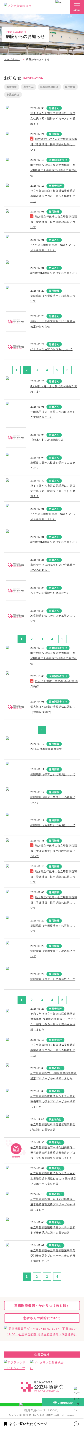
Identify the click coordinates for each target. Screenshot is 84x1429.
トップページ (12, 59)
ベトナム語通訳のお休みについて (51, 349)
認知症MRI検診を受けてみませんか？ (54, 273)
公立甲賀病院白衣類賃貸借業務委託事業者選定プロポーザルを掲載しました (52, 196)
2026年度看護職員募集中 (46, 749)
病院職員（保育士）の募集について (52, 774)
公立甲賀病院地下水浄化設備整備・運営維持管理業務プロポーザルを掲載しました (52, 1204)
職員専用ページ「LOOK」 (42, 1410)
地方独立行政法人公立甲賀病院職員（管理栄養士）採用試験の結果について (53, 851)
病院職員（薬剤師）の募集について (52, 825)
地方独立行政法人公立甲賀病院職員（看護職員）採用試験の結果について (53, 144)
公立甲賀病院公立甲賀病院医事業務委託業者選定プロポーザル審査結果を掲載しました (52, 1256)
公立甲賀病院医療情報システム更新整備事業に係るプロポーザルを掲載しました (52, 1101)
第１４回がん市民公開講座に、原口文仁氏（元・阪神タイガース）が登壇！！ (52, 118)
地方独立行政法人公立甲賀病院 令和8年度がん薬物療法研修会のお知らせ (53, 170)
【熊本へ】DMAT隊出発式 (47, 439)
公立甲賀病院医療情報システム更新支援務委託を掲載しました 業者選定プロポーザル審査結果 (53, 1178)
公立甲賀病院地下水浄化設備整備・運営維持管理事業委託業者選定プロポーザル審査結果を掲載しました (52, 1153)
